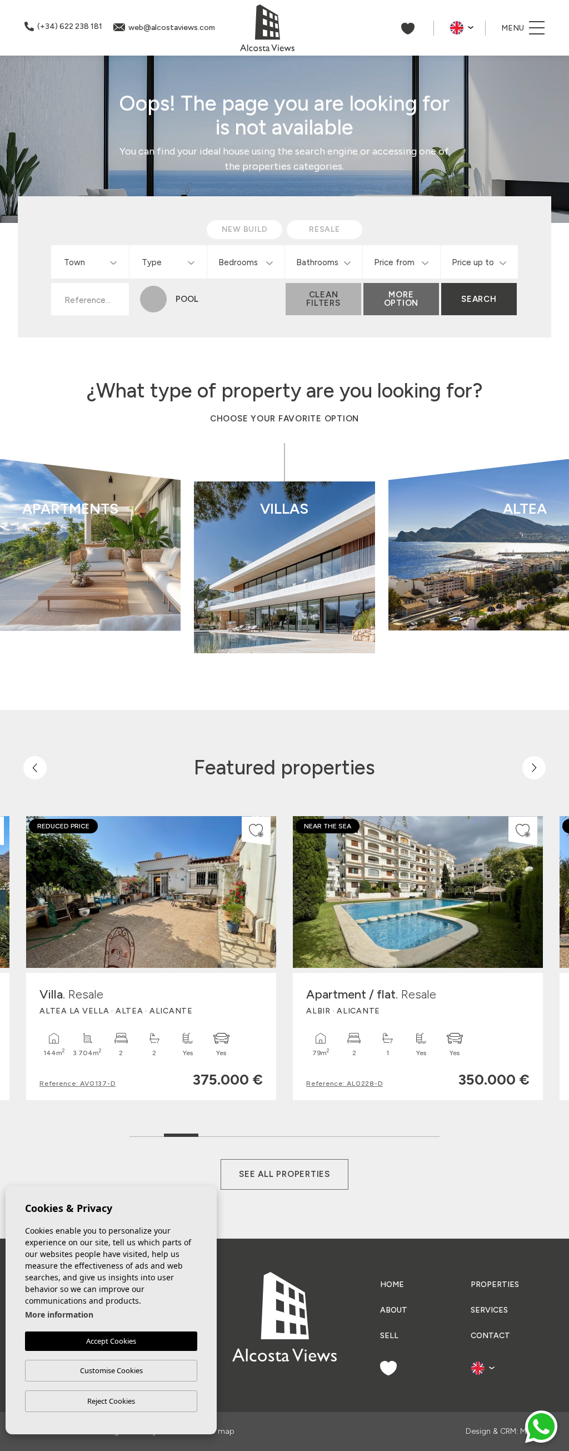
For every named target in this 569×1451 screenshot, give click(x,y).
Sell (389, 1335)
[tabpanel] (151, 958)
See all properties (284, 1174)
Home (392, 1284)
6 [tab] (319, 1132)
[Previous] (35, 768)
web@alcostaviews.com (171, 27)
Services (489, 1310)
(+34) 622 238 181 (69, 26)
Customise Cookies (111, 1370)
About (393, 1310)
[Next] (534, 768)
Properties (495, 1284)
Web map (216, 1431)
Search (479, 299)
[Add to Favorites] (256, 830)
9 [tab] (422, 1132)
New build (133, 579)
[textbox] (92, 262)
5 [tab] (284, 1132)
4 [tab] (250, 1132)
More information (59, 1314)
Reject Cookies (111, 1401)
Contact (490, 1335)
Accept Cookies (111, 1341)
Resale (134, 609)
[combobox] (90, 262)
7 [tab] (353, 1132)
